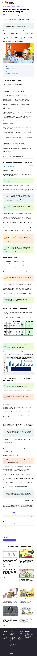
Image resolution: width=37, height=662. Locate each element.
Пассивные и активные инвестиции (13, 70)
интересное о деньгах (8, 510)
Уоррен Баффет (11, 19)
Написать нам (5, 638)
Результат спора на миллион (12, 73)
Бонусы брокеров (20, 635)
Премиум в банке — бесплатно (12, 640)
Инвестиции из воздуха (13, 645)
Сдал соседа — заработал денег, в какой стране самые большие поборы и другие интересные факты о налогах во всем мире (10, 619)
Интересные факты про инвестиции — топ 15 (24, 599)
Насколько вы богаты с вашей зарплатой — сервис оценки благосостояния (9, 572)
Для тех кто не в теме (10, 68)
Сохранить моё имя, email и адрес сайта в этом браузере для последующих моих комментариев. (17, 537)
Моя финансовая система (20, 638)
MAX (31, 505)
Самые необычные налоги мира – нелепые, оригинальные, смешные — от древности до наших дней (26, 619)
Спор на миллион (9, 71)
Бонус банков (20, 633)
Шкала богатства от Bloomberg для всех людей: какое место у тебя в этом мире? (10, 560)
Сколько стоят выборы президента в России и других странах (26, 580)
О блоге (4, 634)
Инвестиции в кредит (12, 634)
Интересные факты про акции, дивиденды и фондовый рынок (10, 599)
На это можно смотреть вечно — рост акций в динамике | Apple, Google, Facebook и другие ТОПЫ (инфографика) (26, 561)
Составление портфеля (12, 638)
